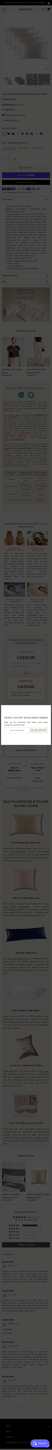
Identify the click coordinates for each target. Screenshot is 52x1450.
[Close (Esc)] (48, 3)
